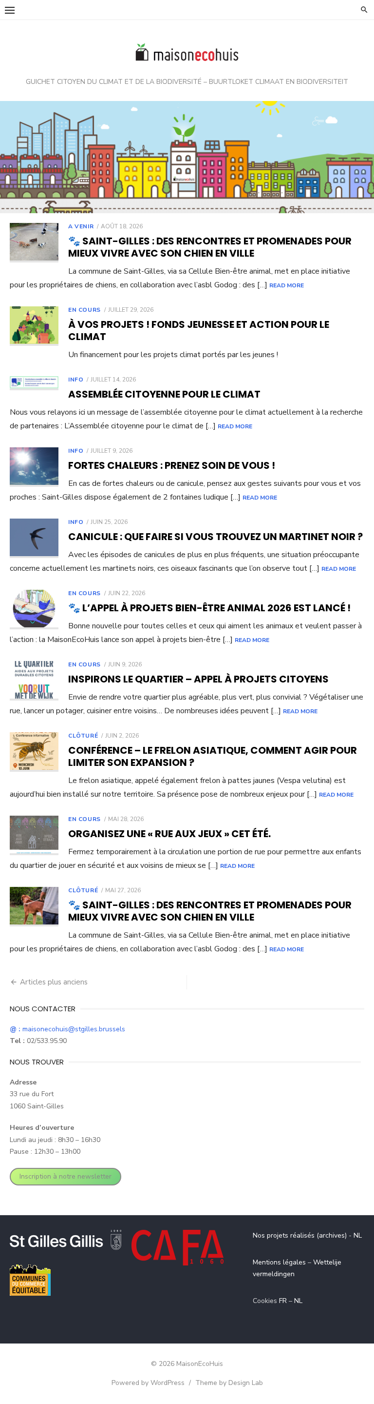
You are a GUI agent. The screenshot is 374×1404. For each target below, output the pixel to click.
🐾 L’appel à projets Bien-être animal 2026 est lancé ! (209, 608)
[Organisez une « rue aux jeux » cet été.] (34, 835)
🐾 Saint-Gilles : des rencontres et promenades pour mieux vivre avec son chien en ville (210, 247)
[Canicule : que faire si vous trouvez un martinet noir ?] (34, 538)
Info (75, 379)
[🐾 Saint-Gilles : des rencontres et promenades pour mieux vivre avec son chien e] (34, 242)
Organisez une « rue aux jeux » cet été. (169, 834)
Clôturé (83, 736)
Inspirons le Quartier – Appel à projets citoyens (198, 679)
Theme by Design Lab (229, 1382)
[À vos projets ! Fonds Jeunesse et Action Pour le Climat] (34, 326)
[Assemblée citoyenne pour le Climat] (34, 383)
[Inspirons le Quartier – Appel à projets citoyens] (34, 681)
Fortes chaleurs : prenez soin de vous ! (171, 465)
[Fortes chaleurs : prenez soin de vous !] (34, 467)
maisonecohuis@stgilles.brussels (67, 1029)
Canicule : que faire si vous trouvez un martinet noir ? (215, 536)
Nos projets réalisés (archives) (300, 1235)
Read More (286, 285)
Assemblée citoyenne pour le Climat (164, 394)
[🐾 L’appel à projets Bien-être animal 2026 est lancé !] (34, 609)
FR (283, 1300)
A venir (81, 226)
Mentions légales (279, 1262)
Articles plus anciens (54, 982)
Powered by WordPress (148, 1382)
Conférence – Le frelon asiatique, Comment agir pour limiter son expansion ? (212, 756)
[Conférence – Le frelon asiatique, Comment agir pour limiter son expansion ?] (34, 752)
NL (358, 1235)
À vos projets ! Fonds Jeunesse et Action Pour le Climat (198, 330)
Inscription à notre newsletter (65, 1176)
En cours (84, 310)
